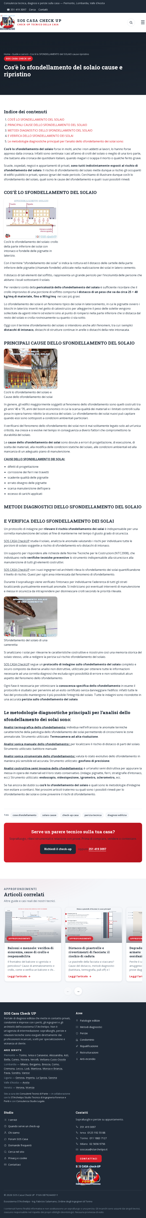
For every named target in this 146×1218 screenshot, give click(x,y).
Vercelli (34, 1059)
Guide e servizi (20, 54)
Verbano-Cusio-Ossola (53, 1059)
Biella (7, 1059)
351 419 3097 (97, 849)
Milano (24, 1064)
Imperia (30, 1077)
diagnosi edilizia (117, 815)
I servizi (12, 1119)
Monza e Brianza (52, 1068)
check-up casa (70, 815)
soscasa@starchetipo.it (94, 1149)
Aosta (26, 1082)
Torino (23, 1055)
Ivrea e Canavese (38, 1055)
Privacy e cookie (17, 1158)
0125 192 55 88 (96, 1132)
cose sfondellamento (24, 815)
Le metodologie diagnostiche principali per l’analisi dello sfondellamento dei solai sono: (66, 141)
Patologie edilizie (90, 1020)
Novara (24, 1059)
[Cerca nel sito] (131, 22)
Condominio (87, 1039)
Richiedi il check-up (58, 849)
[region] (73, 944)
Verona (20, 1087)
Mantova (36, 1068)
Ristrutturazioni (89, 1052)
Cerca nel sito (16, 1151)
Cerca (32, 9)
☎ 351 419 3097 (16, 9)
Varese (26, 1073)
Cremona (9, 1068)
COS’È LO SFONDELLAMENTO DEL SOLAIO (36, 120)
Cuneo (15, 1059)
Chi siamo (14, 1132)
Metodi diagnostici (91, 1027)
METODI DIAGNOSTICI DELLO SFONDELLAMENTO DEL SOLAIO (50, 130)
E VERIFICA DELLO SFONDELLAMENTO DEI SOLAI (40, 136)
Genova (19, 1077)
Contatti (43, 9)
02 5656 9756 (97, 1144)
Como (55, 1064)
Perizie (84, 1033)
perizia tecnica (93, 815)
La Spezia (41, 1077)
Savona (52, 1077)
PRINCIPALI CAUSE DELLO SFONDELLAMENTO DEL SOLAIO (47, 125)
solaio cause (49, 815)
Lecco (19, 1068)
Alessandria (55, 1055)
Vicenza (30, 1087)
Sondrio (16, 1073)
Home (7, 54)
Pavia (7, 1073)
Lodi (26, 1068)
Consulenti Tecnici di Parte (34, 1093)
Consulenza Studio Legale (30, 1101)
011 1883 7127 (98, 1138)
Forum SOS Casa (18, 1139)
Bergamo (35, 1064)
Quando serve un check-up (24, 1126)
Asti (66, 1055)
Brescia (46, 1064)
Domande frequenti (20, 1145)
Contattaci (14, 1164)
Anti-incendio (87, 1059)
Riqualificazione (89, 1046)
